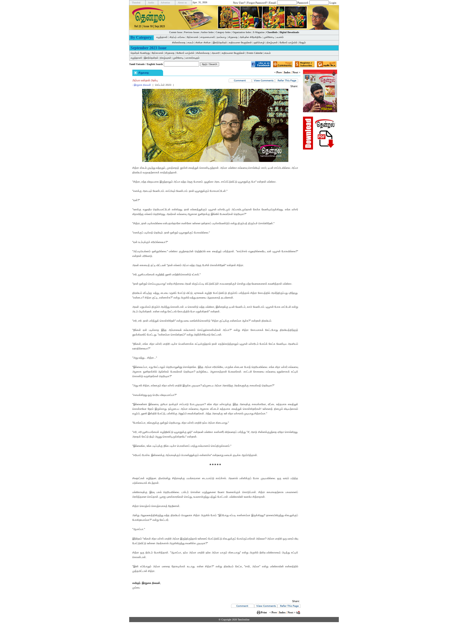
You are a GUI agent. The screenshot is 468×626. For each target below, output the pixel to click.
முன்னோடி (269, 37)
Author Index (207, 32)
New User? (239, 2)
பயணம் (279, 37)
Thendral (136, 2)
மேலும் (302, 42)
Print (264, 612)
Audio (151, 2)
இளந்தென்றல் (220, 42)
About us (182, 2)
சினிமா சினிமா (203, 42)
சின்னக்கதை (178, 42)
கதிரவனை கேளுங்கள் (240, 42)
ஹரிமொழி (259, 42)
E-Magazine (258, 32)
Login (333, 2)
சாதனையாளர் (207, 37)
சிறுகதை (233, 37)
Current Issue (175, 32)
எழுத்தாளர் (162, 37)
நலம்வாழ (221, 37)
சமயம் (190, 42)
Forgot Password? (257, 2)
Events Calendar (255, 53)
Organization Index (242, 32)
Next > (296, 72)
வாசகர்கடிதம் (192, 57)
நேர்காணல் (192, 37)
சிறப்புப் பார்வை (177, 37)
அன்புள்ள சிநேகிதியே (251, 37)
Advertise (165, 2)
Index (287, 72)
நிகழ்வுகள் (272, 42)
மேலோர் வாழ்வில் (288, 42)
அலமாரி (216, 53)
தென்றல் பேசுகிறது (140, 53)
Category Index (223, 32)
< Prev (278, 72)
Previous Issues (191, 32)
